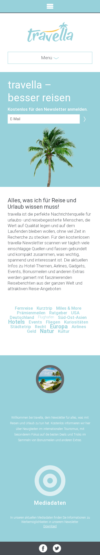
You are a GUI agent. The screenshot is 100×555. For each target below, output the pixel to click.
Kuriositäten (76, 322)
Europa (59, 326)
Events (35, 322)
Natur (47, 331)
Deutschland (22, 317)
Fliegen (53, 322)
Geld (31, 331)
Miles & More (68, 308)
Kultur (63, 331)
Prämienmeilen (31, 312)
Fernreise (24, 308)
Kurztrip (44, 308)
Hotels (16, 322)
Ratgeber (58, 312)
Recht (40, 326)
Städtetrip (20, 326)
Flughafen (46, 317)
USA (75, 312)
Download (50, 526)
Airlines (79, 326)
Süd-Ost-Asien (72, 317)
